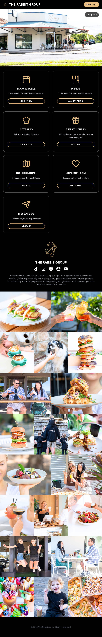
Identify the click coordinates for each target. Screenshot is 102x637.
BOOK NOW (26, 101)
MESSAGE (26, 226)
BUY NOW (76, 145)
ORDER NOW (26, 145)
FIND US (26, 185)
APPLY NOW (76, 185)
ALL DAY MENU (75, 101)
